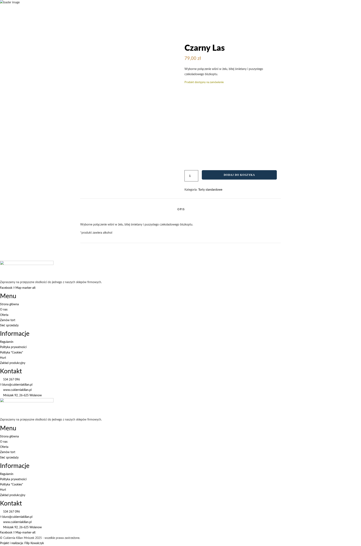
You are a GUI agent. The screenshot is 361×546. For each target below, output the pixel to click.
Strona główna (196, 468)
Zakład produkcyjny (227, 468)
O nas (210, 468)
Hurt (358, 468)
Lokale (350, 468)
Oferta (245, 44)
